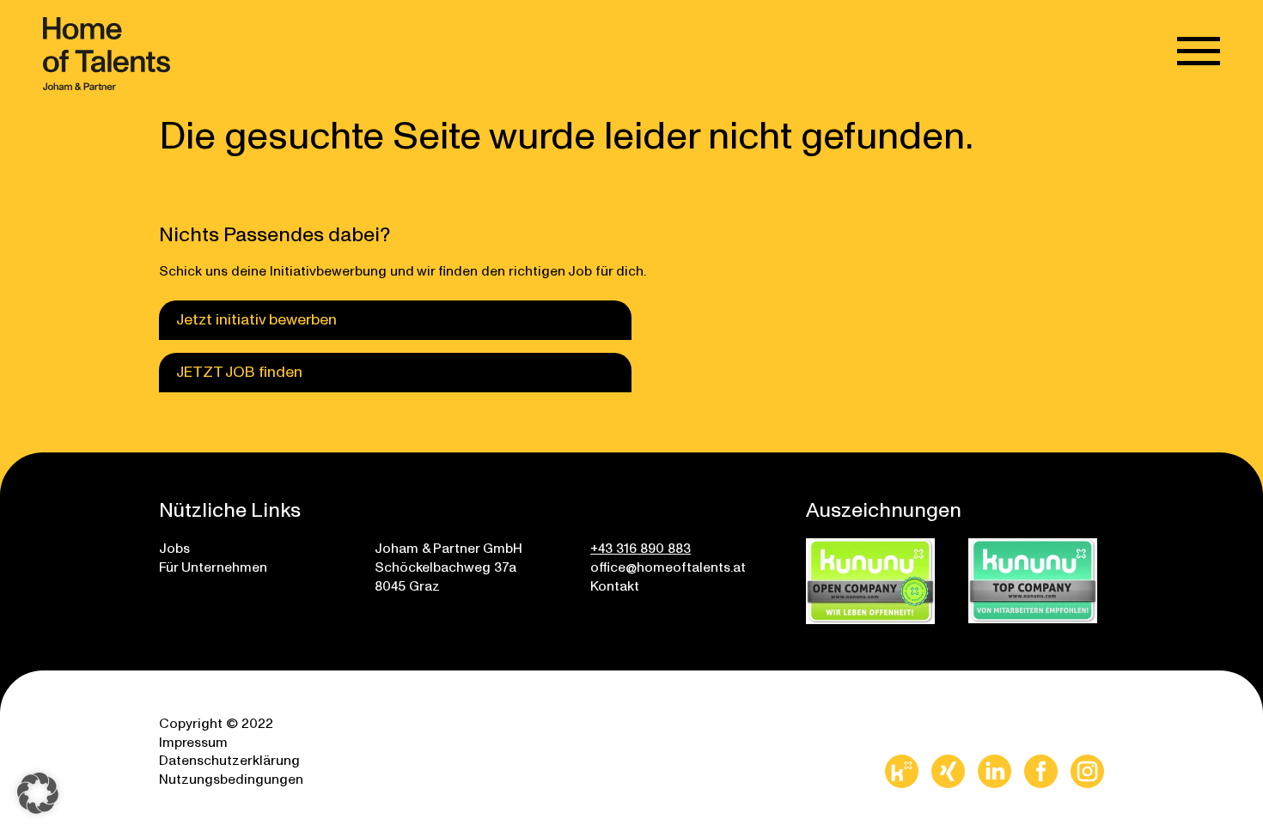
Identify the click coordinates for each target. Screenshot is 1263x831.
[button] (38, 793)
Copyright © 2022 (216, 722)
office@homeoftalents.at (668, 566)
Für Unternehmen (213, 566)
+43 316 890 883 (640, 547)
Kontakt (614, 585)
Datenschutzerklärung (229, 759)
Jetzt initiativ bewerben (256, 318)
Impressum (193, 741)
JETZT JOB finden (239, 370)
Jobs (174, 547)
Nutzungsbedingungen (231, 778)
